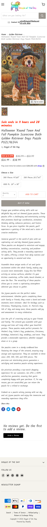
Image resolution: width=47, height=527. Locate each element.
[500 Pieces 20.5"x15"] (32, 180)
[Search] (42, 16)
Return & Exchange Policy (23, 515)
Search (8, 512)
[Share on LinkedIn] (13, 409)
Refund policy (33, 512)
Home (3, 35)
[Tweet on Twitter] (8, 409)
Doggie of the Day (11, 147)
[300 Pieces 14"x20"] (11, 180)
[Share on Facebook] (3, 409)
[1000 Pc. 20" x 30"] (11, 187)
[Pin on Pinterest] (18, 409)
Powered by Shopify (24, 521)
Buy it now (23, 203)
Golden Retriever (15, 35)
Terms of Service (20, 512)
